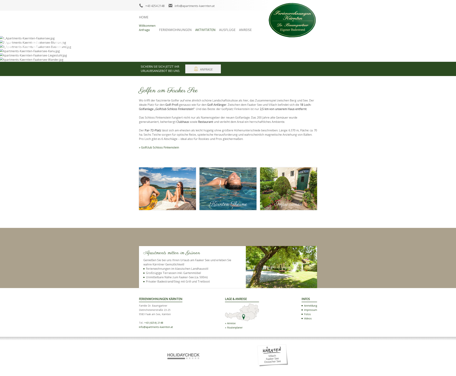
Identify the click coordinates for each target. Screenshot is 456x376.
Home (143, 17)
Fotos (307, 314)
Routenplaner (235, 327)
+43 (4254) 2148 (153, 322)
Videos (308, 318)
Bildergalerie (22, 47)
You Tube (48, 47)
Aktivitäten (205, 30)
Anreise (245, 30)
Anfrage (144, 30)
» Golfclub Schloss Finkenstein (159, 147)
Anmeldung (310, 305)
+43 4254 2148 (155, 6)
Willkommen (147, 26)
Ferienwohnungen (175, 30)
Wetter (69, 47)
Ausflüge (227, 30)
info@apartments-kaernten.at (195, 6)
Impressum (310, 310)
